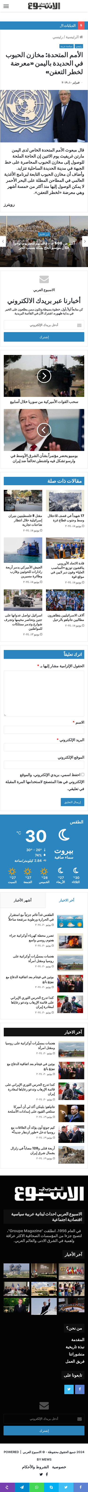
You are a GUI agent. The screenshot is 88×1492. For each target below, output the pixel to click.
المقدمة (77, 1339)
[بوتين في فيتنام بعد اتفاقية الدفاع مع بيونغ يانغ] (70, 983)
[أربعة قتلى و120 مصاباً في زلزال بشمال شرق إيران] (71, 1155)
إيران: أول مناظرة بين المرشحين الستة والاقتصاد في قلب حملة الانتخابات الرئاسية (44, 245)
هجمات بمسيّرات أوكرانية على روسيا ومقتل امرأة (33, 958)
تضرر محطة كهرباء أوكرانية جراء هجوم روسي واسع (31, 937)
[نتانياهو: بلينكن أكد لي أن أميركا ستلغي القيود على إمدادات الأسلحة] (71, 1113)
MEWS (46, 1459)
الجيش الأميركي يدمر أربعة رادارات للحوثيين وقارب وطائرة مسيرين (24, 571)
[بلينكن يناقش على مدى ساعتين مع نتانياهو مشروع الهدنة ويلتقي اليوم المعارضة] (16, 1289)
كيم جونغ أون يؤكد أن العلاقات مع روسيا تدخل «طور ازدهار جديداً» (33, 1129)
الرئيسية (73, 36)
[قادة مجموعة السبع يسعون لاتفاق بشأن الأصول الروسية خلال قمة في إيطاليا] (71, 1271)
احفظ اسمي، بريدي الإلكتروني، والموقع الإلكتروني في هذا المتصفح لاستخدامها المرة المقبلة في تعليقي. (44, 781)
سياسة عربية (67, 46)
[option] (44, 241)
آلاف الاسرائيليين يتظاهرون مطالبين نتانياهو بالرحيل (66, 617)
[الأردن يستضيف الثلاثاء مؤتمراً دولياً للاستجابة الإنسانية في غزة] (44, 1289)
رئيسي (58, 36)
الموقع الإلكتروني (71, 757)
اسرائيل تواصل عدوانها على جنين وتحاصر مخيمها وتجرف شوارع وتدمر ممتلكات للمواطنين (23, 622)
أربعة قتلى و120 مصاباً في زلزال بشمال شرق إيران (33, 1150)
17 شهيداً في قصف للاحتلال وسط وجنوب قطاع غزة (66, 518)
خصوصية (59, 1466)
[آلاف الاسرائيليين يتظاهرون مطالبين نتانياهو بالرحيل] (65, 600)
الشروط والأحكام (35, 1466)
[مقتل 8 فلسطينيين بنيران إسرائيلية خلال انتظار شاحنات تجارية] (23, 500)
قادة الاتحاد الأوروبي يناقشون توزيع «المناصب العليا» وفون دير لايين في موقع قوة (67, 570)
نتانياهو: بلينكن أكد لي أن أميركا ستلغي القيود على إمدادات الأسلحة (31, 1109)
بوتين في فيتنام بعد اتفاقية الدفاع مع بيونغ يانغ (30, 979)
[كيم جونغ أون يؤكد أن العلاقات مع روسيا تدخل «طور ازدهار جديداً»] (71, 1134)
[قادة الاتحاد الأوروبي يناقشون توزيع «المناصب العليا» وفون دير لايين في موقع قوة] (65, 548)
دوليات (44, 232)
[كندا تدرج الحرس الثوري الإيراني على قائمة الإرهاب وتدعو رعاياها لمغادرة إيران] (70, 1004)
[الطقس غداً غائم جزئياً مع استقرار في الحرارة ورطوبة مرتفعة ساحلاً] (70, 921)
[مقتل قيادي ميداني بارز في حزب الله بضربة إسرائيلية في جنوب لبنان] (16, 1270)
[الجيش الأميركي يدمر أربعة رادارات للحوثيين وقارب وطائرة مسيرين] (23, 550)
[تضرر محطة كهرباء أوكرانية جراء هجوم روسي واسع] (70, 942)
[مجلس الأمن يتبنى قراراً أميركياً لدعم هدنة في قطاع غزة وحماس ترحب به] (71, 1305)
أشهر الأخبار (22, 900)
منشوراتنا (76, 1354)
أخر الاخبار (66, 900)
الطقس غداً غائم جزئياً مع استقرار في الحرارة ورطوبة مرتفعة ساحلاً (31, 917)
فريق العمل (74, 1361)
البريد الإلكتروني (70, 739)
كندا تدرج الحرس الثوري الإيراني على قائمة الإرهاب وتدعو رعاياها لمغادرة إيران (32, 1002)
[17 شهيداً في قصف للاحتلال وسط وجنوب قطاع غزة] (65, 500)
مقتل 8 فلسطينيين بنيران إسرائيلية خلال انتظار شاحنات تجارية (25, 520)
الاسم (78, 722)
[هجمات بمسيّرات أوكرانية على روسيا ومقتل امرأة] (70, 963)
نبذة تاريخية (75, 1346)
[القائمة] (6, 6)
